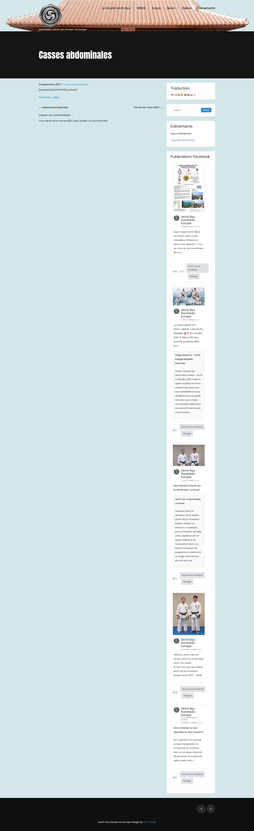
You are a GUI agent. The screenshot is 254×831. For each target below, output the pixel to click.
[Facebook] (201, 809)
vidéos (56, 97)
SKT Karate (149, 822)
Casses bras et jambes (53, 107)
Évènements (206, 8)
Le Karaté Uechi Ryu (116, 8)
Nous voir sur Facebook (194, 268)
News (171, 8)
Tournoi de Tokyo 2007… (148, 107)
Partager (194, 276)
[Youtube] (210, 809)
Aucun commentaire (76, 84)
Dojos (156, 8)
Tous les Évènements (183, 140)
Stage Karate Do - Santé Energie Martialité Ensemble (187, 359)
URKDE (141, 8)
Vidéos (186, 8)
